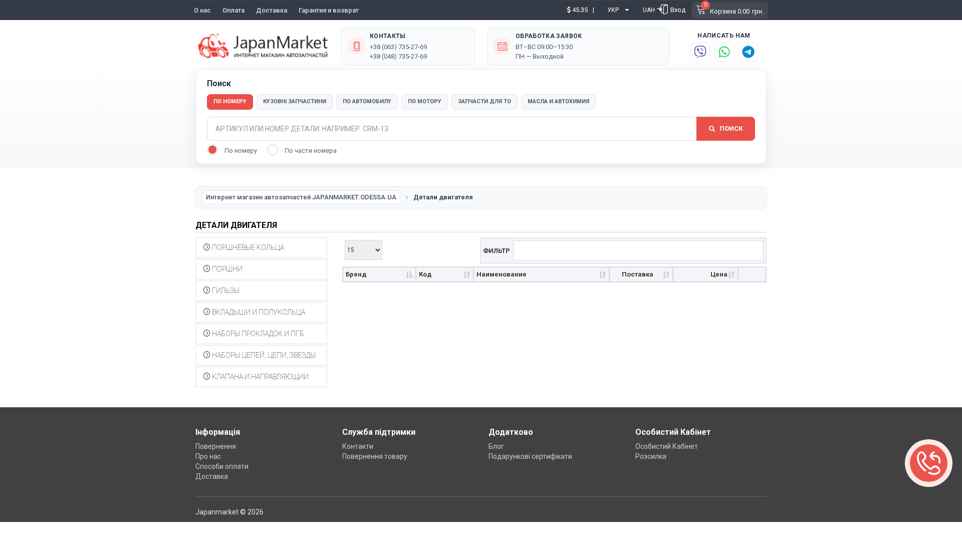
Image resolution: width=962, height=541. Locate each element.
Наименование (501, 274)
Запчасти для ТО (484, 101)
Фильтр (496, 250)
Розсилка (650, 456)
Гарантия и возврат (329, 10)
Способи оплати (222, 466)
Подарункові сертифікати (530, 456)
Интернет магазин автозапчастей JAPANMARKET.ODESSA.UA (301, 197)
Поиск (730, 128)
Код (425, 274)
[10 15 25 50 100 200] (363, 248)
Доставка (271, 10)
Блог (496, 446)
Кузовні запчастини (294, 101)
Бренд (356, 274)
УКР (613, 10)
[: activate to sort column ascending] (752, 275)
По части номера (311, 150)
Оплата (233, 10)
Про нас (208, 456)
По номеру (230, 101)
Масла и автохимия (558, 101)
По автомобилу (367, 101)
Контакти (357, 446)
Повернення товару (374, 456)
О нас (202, 10)
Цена (719, 274)
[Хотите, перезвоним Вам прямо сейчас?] (928, 463)
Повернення (215, 446)
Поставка (637, 274)
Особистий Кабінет (666, 446)
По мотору (424, 101)
